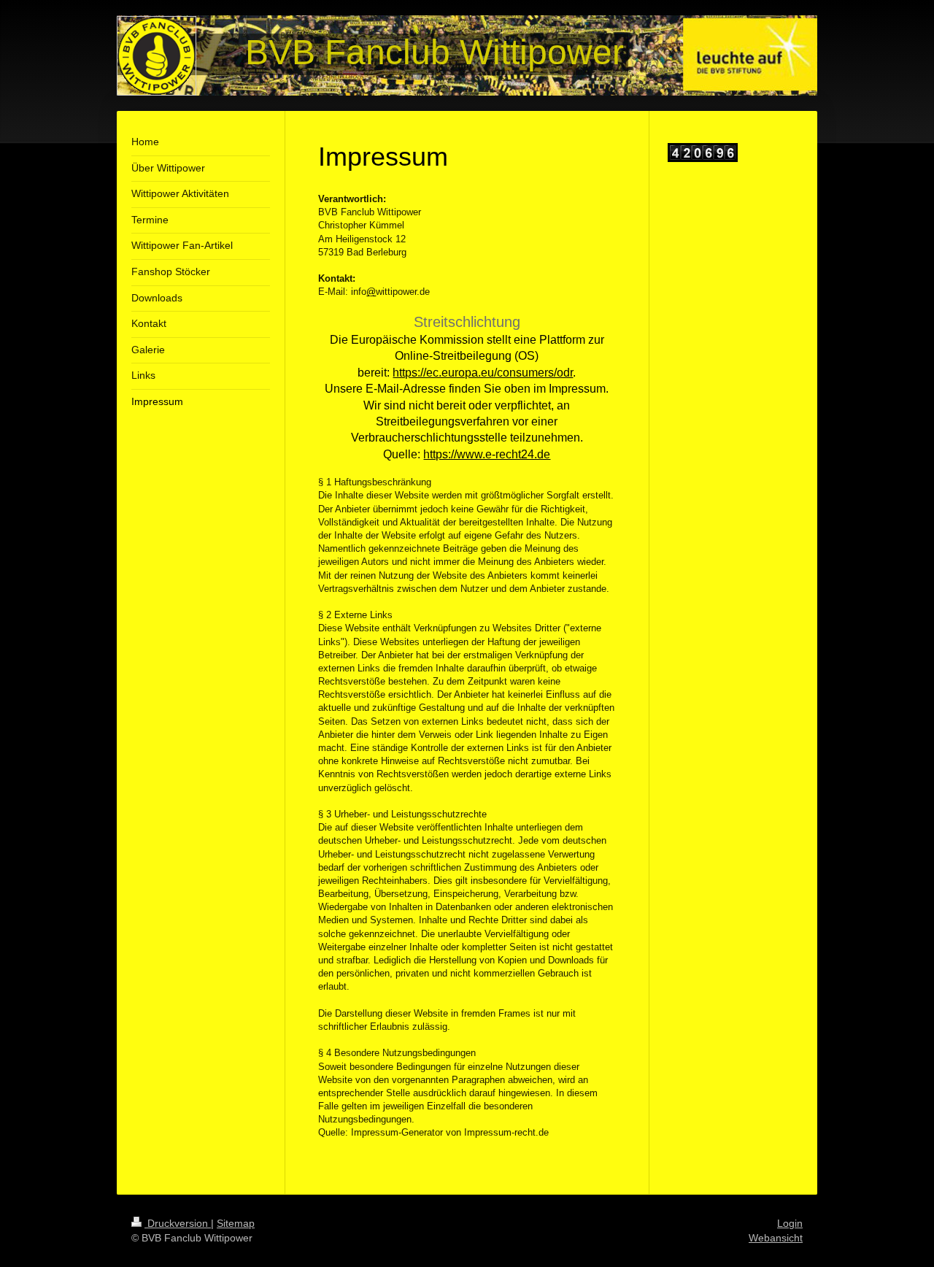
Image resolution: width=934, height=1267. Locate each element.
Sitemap (236, 1223)
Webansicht (776, 1238)
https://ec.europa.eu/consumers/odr (483, 372)
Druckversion (177, 1223)
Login (790, 1223)
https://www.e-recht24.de (486, 454)
